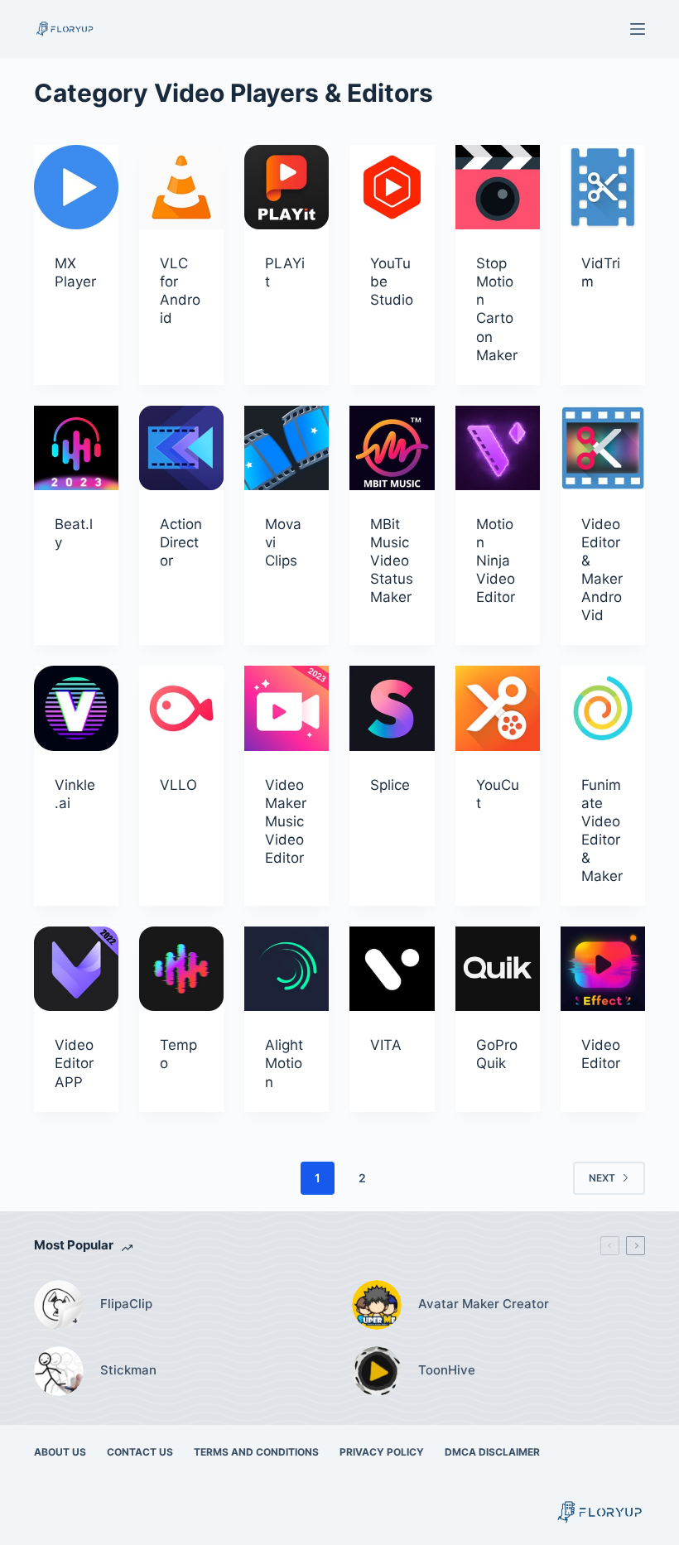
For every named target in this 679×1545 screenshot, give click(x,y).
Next (602, 1178)
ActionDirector (181, 542)
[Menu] (637, 29)
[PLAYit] (286, 187)
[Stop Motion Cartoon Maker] (497, 187)
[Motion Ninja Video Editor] (497, 448)
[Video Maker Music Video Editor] (286, 708)
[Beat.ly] (76, 448)
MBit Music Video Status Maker (391, 560)
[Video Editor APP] (76, 969)
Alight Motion (284, 1063)
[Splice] (391, 708)
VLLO (178, 785)
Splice (390, 785)
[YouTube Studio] (391, 187)
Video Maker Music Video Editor (285, 821)
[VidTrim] (603, 187)
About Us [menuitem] (60, 1452)
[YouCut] (497, 708)
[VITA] (391, 969)
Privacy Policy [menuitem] (382, 1452)
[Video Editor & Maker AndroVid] (603, 448)
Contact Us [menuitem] (140, 1452)
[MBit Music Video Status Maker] (391, 448)
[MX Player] (76, 187)
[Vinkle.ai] (76, 708)
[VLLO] (181, 708)
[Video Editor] (603, 969)
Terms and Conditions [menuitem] (256, 1452)
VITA (386, 1045)
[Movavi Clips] (286, 448)
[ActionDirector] (181, 448)
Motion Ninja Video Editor (495, 560)
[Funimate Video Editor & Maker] (603, 708)
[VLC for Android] (181, 187)
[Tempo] (181, 969)
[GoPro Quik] (497, 969)
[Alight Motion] (286, 969)
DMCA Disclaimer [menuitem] (492, 1452)
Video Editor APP (74, 1063)
